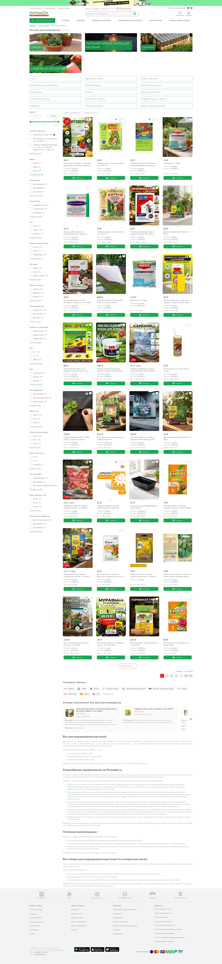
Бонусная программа (161, 917)
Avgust (184, 689)
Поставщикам (117, 914)
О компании (116, 930)
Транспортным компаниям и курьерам (125, 926)
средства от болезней (127, 823)
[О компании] (41, 894)
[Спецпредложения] (125, 894)
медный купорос (82, 823)
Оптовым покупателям (120, 922)
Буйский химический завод (163, 689)
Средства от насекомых (75, 809)
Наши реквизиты (118, 934)
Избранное (33, 914)
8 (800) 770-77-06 (107, 9)
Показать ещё (125, 666)
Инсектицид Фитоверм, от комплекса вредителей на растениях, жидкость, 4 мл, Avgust (96, 710)
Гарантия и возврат (77, 918)
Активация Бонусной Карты (163, 922)
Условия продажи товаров (162, 909)
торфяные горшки (142, 823)
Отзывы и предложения (78, 922)
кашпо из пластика (80, 785)
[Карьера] (152, 893)
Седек (84, 689)
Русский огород (112, 689)
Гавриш (71, 689)
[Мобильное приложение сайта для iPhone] (98, 949)
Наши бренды (33, 930)
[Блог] (69, 894)
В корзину (79, 178)
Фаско (86, 694)
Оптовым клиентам (64, 8)
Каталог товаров (35, 906)
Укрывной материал (74, 817)
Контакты (74, 930)
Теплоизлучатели (73, 792)
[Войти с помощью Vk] (188, 8)
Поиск (96, 689)
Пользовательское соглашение (164, 933)
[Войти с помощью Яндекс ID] (191, 8)
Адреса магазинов (35, 8)
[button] (42, 20)
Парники (70, 802)
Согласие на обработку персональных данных (169, 937)
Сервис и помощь (77, 906)
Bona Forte (72, 694)
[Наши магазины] (97, 894)
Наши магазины (34, 926)
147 (191, 675)
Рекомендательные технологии (164, 941)
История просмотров (36, 922)
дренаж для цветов (100, 823)
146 (186, 675)
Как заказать (75, 909)
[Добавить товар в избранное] (90, 119)
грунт (91, 823)
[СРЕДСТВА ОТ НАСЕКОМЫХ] (55, 64)
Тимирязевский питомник (135, 689)
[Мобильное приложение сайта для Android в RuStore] (112, 949)
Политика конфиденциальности (164, 925)
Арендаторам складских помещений (124, 909)
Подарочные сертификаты (162, 913)
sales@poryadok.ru (40, 954)
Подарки (32, 934)
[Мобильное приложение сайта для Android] (82, 949)
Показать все (108, 694)
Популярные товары (36, 909)
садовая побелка (114, 823)
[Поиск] (135, 13)
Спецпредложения (35, 918)
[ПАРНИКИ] (166, 42)
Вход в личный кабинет (78, 926)
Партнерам (117, 906)
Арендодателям (118, 918)
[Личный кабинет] (180, 894)
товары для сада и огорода (97, 775)
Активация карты (50, 8)
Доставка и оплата (124, 9)
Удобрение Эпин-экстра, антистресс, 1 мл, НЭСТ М (153, 709)
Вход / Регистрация (178, 8)
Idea (98, 694)
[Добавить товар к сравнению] (86, 119)
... (181, 675)
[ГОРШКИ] (55, 42)
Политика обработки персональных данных (168, 929)
